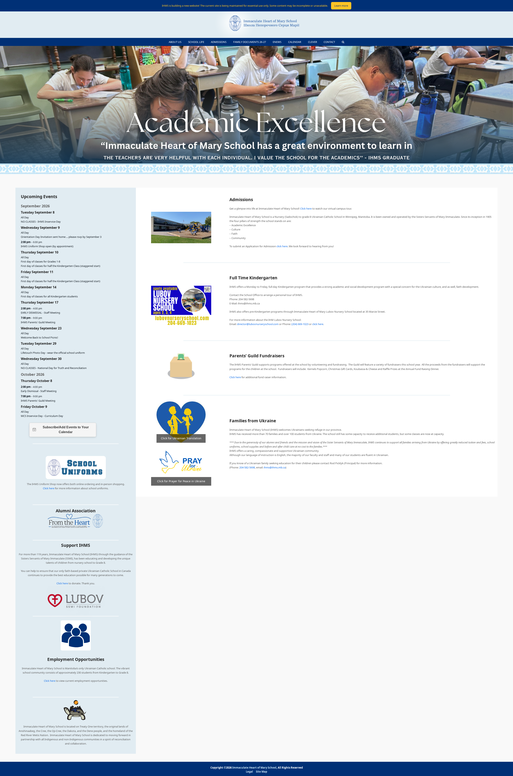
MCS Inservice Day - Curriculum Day (42, 416)
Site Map (261, 771)
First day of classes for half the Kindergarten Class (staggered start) (60, 266)
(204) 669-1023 (299, 324)
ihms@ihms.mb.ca (275, 467)
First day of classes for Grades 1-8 (40, 261)
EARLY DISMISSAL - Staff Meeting (40, 312)
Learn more (341, 5)
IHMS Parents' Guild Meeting (38, 322)
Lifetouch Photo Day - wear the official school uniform (53, 353)
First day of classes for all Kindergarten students (49, 296)
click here (282, 246)
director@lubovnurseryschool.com (258, 324)
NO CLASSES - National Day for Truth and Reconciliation (54, 368)
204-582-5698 (247, 467)
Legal (249, 771)
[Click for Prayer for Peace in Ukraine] (181, 464)
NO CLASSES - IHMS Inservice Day (41, 221)
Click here (48, 488)
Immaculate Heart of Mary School (254, 767)
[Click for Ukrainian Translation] (181, 421)
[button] (343, 42)
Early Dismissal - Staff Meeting (39, 391)
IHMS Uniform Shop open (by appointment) (47, 246)
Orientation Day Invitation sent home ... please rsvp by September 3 (61, 237)
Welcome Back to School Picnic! (39, 337)
